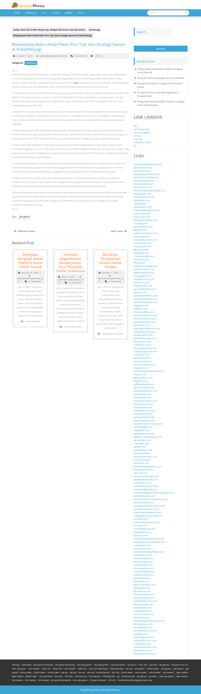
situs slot (143, 664)
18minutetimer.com (144, 312)
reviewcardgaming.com (146, 489)
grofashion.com (142, 617)
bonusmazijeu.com (143, 558)
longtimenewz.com (143, 604)
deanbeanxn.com (143, 206)
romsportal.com (142, 643)
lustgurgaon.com (142, 246)
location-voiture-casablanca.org (150, 499)
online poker (153, 668)
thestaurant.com (142, 548)
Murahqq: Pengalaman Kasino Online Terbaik (110, 260)
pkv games (24, 216)
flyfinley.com (140, 229)
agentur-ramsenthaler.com (148, 436)
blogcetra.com (141, 367)
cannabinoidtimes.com (145, 295)
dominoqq (26, 664)
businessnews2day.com (146, 476)
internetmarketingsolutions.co (149, 371)
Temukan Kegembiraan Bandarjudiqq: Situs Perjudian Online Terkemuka (70, 262)
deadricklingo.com (143, 426)
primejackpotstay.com (145, 630)
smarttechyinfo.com (144, 269)
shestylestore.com (143, 650)
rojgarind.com (141, 305)
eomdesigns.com (142, 440)
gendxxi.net (140, 446)
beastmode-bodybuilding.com (149, 190)
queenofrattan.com (144, 387)
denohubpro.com (143, 394)
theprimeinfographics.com (147, 512)
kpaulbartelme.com (144, 502)
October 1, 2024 (110, 272)
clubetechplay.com (143, 574)
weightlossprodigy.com (146, 266)
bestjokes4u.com (142, 243)
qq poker (153, 676)
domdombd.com (142, 578)
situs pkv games (84, 664)
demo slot (57, 668)
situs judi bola (45, 676)
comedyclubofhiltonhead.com (149, 505)
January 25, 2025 (30, 272)
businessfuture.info (144, 197)
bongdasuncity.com (144, 279)
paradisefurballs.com (145, 289)
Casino (55, 12)
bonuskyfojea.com (143, 561)
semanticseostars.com (145, 315)
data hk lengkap (142, 132)
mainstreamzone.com (145, 318)
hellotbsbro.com (142, 344)
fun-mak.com (140, 525)
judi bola (153, 664)
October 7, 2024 (24, 56)
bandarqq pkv (103, 672)
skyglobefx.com (142, 430)
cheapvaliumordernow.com (148, 515)
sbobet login (31, 676)
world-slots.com (142, 216)
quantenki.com (141, 463)
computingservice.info (145, 351)
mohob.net (139, 262)
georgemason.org (143, 167)
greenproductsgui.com (145, 298)
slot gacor (132, 664)
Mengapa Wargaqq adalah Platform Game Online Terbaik (30, 260)
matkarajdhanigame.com (147, 210)
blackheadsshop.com (145, 495)
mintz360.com (141, 259)
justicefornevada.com (145, 338)
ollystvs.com (140, 374)
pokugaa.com (141, 633)
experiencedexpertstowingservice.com (154, 492)
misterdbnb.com (142, 532)
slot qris (112, 680)
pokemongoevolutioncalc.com (149, 620)
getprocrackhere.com (145, 584)
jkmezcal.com (141, 535)
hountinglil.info (141, 236)
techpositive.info (142, 358)
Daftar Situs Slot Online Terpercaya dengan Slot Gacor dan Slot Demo (49, 29)
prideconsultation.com (145, 233)
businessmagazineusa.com (147, 466)
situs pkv (58, 676)
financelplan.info (142, 193)
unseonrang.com (142, 361)
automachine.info (143, 413)
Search (141, 32)
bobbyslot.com (141, 252)
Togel (81, 12)
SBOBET (68, 12)
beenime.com (141, 518)
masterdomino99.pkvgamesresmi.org (135, 680)
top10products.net (143, 183)
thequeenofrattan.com (145, 390)
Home (17, 12)
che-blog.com (141, 223)
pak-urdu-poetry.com (145, 364)
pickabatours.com (143, 187)
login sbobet (181, 672)
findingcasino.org (143, 407)
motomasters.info (143, 449)
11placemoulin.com (144, 256)
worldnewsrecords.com (146, 479)
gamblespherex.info (144, 433)
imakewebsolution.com (146, 220)
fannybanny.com (142, 591)
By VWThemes (113, 690)
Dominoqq (31, 12)
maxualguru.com (142, 275)
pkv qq (129, 668)
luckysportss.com (143, 607)
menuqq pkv (80, 676)
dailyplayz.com (141, 581)
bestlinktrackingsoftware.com (149, 551)
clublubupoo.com (143, 555)
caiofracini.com (141, 354)
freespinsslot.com (143, 285)
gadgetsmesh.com (143, 335)
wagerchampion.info (144, 420)
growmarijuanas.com (145, 321)
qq (135, 145)
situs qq (138, 139)
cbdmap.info (140, 203)
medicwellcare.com (144, 469)
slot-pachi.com (141, 282)
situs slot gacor (19, 668)
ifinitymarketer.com (144, 594)
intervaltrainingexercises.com (149, 538)
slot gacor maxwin (98, 680)
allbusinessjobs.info (144, 180)
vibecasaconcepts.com (145, 456)
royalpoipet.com (142, 545)
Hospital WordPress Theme (93, 690)
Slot (44, 12)
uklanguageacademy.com (147, 174)
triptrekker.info (141, 443)
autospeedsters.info (144, 417)
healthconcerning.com (145, 302)
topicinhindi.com (142, 170)
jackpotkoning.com (143, 597)
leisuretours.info (142, 341)
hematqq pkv (109, 676)
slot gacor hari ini (179, 664)
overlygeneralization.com (147, 328)
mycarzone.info (142, 453)
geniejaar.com (141, 249)
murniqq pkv (94, 676)
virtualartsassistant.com (146, 509)
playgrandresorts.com (145, 640)
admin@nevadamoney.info (53, 56)
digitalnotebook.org (144, 272)
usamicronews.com (144, 614)
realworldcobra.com (144, 410)
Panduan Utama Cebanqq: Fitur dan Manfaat (160, 78)
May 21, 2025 (68, 276)
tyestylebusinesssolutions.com (149, 541)
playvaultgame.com (144, 637)
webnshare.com (142, 325)
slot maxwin (34, 668)
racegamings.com (143, 627)
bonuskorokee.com (144, 564)
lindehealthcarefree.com (146, 177)
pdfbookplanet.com (144, 384)
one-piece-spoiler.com (145, 400)
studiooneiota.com (143, 404)
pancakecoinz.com (143, 226)
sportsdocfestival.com (145, 647)
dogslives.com (141, 381)
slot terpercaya (141, 129)
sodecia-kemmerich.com (146, 522)
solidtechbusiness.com (145, 486)
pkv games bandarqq (43, 664)
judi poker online (142, 142)
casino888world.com (144, 528)
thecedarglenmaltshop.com (148, 164)
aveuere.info (140, 292)
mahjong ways (116, 668)
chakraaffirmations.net (145, 239)
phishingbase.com (143, 624)
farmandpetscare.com (145, 348)
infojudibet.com (142, 200)
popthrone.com (142, 213)
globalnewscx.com (143, 377)
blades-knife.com (142, 397)
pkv (76, 82)
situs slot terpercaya (98, 668)
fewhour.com (140, 308)
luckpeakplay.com (143, 610)
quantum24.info (142, 459)
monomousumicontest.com (148, 423)
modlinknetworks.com (145, 601)
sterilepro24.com (142, 482)
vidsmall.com (140, 472)
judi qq (137, 135)
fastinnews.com (142, 587)
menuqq (16, 664)
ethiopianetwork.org (144, 331)
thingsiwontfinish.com (145, 653)
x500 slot (46, 668)
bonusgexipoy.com (143, 568)
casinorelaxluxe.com (144, 571)
